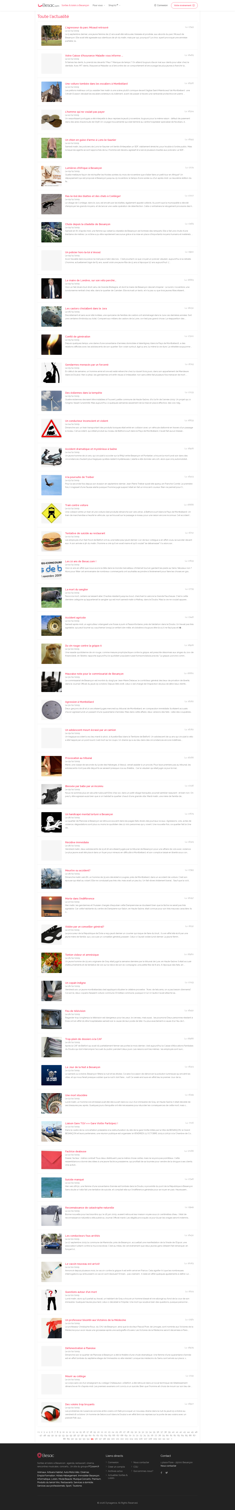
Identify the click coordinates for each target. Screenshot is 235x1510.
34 (150, 1432)
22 (105, 1432)
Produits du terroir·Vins (48, 1482)
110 (159, 1439)
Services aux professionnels (51, 1485)
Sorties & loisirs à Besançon (75, 5)
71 (134, 1435)
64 (105, 1435)
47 (41, 1435)
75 (148, 1435)
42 (181, 1432)
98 (104, 1439)
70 (130, 1435)
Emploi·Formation (46, 1475)
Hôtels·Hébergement (66, 1475)
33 (147, 1432)
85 (186, 1435)
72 (137, 1435)
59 (86, 1435)
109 (155, 1439)
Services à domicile (83, 1482)
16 (84, 1432)
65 (110, 1435)
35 (154, 1432)
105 (136, 1439)
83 (178, 1435)
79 (163, 1435)
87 (194, 1435)
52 (60, 1435)
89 (68, 1439)
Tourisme (77, 1485)
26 (120, 1432)
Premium (96, 1479)
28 (128, 1432)
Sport (69, 1485)
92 (80, 1439)
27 (124, 1432)
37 (162, 1432)
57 (78, 1435)
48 (44, 1435)
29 (132, 1432)
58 (82, 1435)
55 (71, 1435)
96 (96, 1439)
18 (91, 1432)
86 (190, 1435)
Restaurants (67, 1482)
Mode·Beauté (65, 1479)
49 (48, 1435)
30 (136, 1432)
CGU (135, 1466)
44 (188, 1432)
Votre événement (183, 5)
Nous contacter (141, 1462)
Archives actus (115, 1471)
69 (126, 1435)
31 (139, 1432)
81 (171, 1435)
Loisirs (54, 1479)
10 (64, 1432)
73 (141, 1435)
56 (74, 1435)
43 (184, 1432)
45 (192, 1432)
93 (84, 1439)
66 (113, 1435)
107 (145, 1439)
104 (131, 1439)
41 (177, 1432)
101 (117, 1439)
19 (95, 1432)
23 (109, 1432)
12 (70, 1432)
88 (64, 1439)
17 (88, 1432)
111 (164, 1439)
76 (152, 1435)
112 (168, 1439)
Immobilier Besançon (88, 1475)
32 (143, 1432)
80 (167, 1435)
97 (100, 1439)
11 (67, 1432)
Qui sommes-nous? (143, 1471)
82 (175, 1435)
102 (122, 1439)
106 (141, 1439)
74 (144, 1435)
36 (158, 1432)
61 (94, 1435)
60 (90, 1435)
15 (80, 1432)
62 (98, 1435)
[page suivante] (171, 1439)
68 (122, 1435)
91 (76, 1439)
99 (108, 1439)
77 (156, 1435)
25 (117, 1432)
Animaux (41, 1472)
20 (98, 1432)
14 (77, 1432)
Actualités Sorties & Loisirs (118, 1476)
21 (102, 1432)
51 (56, 1435)
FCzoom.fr (93, 1466)
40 (173, 1432)
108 (150, 1439)
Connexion (162, 5)
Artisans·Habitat (55, 1472)
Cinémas (84, 1472)
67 (118, 1435)
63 (102, 1435)
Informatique (43, 1479)
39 (169, 1432)
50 (52, 1435)
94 (88, 1439)
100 (113, 1439)
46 (196, 1432)
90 (72, 1439)
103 (126, 1439)
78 (159, 1435)
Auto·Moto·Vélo (71, 1472)
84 (182, 1435)
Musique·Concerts (82, 1479)
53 (63, 1435)
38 (165, 1432)
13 (74, 1432)
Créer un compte (116, 1466)
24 (113, 1432)
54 (67, 1435)
